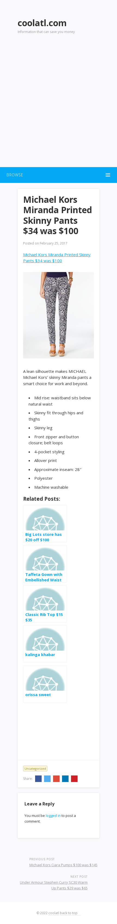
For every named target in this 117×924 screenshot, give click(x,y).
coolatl (53, 913)
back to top (69, 913)
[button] (58, 175)
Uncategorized (35, 768)
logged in (53, 815)
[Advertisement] (58, 103)
